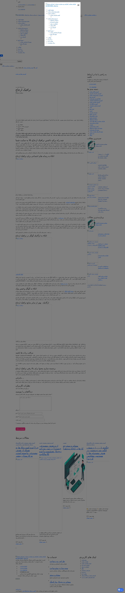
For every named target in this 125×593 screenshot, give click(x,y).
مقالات (49, 38)
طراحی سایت (51, 13)
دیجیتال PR (52, 25)
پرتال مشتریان (51, 43)
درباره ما (50, 39)
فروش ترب (53, 27)
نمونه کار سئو (53, 34)
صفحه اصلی (51, 10)
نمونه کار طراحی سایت (55, 32)
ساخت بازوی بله (54, 22)
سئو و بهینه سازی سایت (53, 11)
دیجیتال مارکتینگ (54, 20)
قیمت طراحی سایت (55, 15)
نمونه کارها (50, 31)
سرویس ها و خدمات (53, 18)
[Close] (78, 5)
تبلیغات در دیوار (54, 24)
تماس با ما (50, 41)
